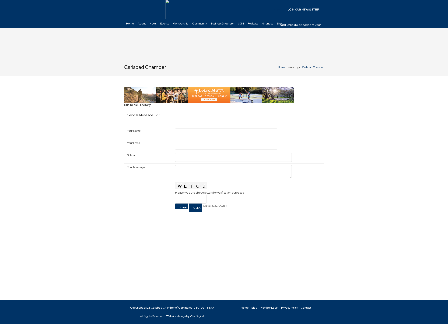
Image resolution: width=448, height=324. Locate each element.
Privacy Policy (289, 307)
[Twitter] (249, 9)
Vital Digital (197, 316)
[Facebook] (243, 9)
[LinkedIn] (254, 9)
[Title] (271, 9)
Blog (254, 307)
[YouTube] (260, 9)
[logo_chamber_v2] (182, 9)
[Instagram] (266, 9)
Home (245, 307)
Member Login (269, 307)
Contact (306, 307)
